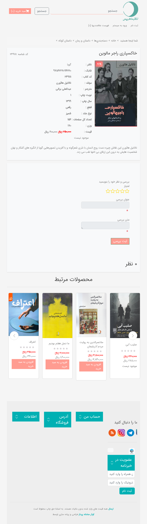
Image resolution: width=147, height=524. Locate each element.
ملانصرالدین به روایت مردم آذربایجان (91, 344)
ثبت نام (134, 25)
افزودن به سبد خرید (25, 364)
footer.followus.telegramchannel (130, 432)
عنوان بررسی (122, 199)
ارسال (111, 509)
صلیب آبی (131, 344)
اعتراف (32, 342)
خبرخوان (112, 432)
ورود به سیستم (120, 25)
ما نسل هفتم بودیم (59, 343)
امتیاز (126, 186)
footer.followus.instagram (121, 432)
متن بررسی (123, 220)
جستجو (42, 11)
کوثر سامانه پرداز (86, 514)
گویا (69, 64)
